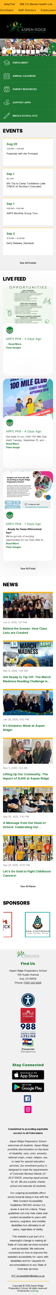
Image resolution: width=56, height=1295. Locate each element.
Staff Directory (27, 10)
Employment (48, 10)
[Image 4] (18, 52)
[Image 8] (37, 52)
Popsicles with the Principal (23, 153)
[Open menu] (7, 26)
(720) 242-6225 (32, 982)
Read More (15, 344)
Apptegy (34, 1290)
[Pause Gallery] (50, 51)
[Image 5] (23, 52)
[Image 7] (33, 52)
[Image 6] (28, 52)
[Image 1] (4, 52)
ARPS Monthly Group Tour (23, 213)
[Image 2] (9, 52)
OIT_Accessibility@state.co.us (28, 1275)
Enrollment (6, 10)
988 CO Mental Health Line (36, 4)
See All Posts (28, 568)
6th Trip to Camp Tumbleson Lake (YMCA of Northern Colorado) (26, 185)
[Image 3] (14, 52)
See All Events (28, 262)
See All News (28, 886)
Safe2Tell (9, 4)
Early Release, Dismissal (21, 243)
